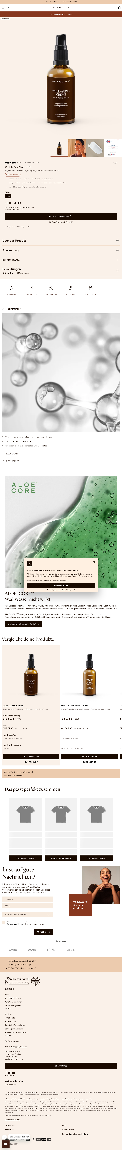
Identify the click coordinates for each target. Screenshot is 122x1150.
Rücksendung (10, 1021)
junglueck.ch (36, 1092)
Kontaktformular (12, 1041)
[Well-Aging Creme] (31, 674)
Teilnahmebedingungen (12, 1120)
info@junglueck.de (19, 1046)
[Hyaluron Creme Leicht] (89, 674)
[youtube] (13, 1073)
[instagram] (9, 1073)
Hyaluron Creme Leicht (74, 705)
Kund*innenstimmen (13, 1002)
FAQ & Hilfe (10, 1018)
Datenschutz (10, 1125)
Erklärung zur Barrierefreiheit (17, 1032)
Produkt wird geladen (25, 858)
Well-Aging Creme (13, 705)
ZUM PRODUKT (31, 762)
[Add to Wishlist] (115, 163)
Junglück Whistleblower (15, 1025)
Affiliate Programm (13, 1005)
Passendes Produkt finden (61, 14)
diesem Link (33, 1108)
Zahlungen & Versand (14, 1029)
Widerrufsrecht (68, 1130)
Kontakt (8, 1014)
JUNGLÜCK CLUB (13, 998)
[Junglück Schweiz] (61, 7)
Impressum (9, 1130)
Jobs (7, 994)
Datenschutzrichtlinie (15, 924)
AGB (64, 1125)
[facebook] (6, 1073)
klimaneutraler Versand (25, 207)
